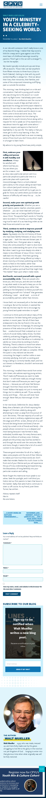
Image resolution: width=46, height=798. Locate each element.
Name (6, 568)
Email (5, 576)
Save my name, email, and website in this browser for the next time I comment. (22, 587)
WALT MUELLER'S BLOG (13, 15)
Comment (7, 543)
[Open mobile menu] (41, 5)
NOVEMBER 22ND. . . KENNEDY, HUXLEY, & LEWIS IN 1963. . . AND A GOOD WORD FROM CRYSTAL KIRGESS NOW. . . (33, 518)
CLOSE (42, 769)
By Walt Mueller (25, 39)
